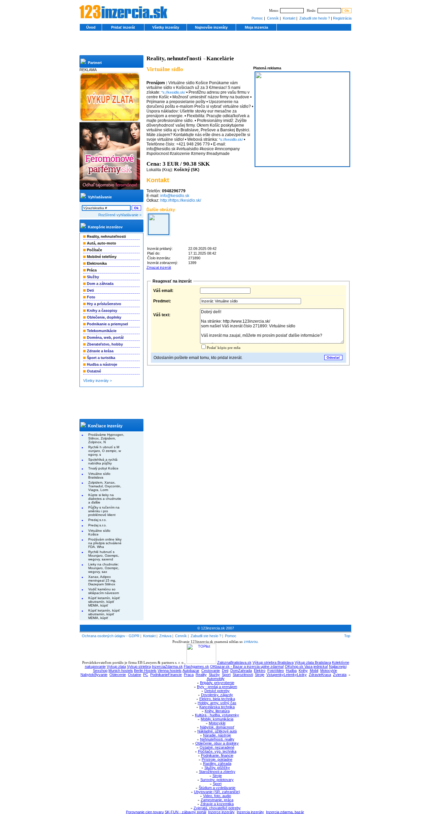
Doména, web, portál (105, 337)
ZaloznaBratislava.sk (234, 662)
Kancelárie (220, 58)
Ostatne (134, 675)
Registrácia (342, 18)
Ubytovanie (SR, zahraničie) (217, 792)
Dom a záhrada (100, 284)
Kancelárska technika (217, 707)
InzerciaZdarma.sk (167, 666)
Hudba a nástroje (102, 364)
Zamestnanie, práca (217, 800)
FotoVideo (275, 671)
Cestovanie (210, 671)
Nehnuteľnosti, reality (217, 739)
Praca (189, 675)
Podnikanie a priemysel (107, 324)
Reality (201, 675)
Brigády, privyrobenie (217, 683)
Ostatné (94, 371)
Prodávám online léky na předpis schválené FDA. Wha (105, 543)
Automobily (216, 679)
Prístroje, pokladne (217, 759)
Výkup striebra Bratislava (273, 662)
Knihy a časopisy (102, 310)
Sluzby (214, 675)
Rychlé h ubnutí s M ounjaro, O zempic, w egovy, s (104, 450)
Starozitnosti (243, 675)
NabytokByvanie (93, 675)
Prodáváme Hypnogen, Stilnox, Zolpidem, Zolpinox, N (106, 438)
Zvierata (339, 675)
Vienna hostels (169, 671)
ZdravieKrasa (320, 675)
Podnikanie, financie (217, 755)
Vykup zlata (116, 666)
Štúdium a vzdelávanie (217, 788)
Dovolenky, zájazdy (217, 695)
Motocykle (328, 671)
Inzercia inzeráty (250, 812)
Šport (217, 784)
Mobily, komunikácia (217, 719)
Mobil (314, 671)
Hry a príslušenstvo (104, 304)
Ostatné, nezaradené (217, 747)
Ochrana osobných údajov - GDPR (110, 636)
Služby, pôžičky (217, 768)
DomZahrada (241, 671)
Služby (93, 277)
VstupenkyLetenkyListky (286, 675)
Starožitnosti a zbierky (217, 772)
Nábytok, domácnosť (217, 727)
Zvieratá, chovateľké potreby (217, 808)
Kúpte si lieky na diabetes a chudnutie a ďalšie (104, 498)
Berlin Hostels (145, 671)
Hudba (291, 671)
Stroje (259, 675)
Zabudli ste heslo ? (314, 18)
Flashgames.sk (196, 666)
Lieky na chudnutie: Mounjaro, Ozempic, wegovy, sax (103, 568)
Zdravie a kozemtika (217, 804)
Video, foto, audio (217, 796)
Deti (90, 290)
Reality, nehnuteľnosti (173, 58)
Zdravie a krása (100, 351)
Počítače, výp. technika (217, 751)
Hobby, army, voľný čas (217, 703)
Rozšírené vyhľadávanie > (119, 215)
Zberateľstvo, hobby (105, 344)
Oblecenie (117, 675)
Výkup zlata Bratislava (313, 662)
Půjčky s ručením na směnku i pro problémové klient (104, 511)
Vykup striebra (139, 666)
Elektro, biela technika (217, 699)
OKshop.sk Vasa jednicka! (306, 666)
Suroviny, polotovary (217, 780)
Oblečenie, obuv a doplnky (217, 743)
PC (145, 675)
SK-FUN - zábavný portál (185, 812)
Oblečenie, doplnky (104, 317)
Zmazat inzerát (158, 267)
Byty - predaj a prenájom (217, 687)
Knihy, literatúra (217, 711)
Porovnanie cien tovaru (145, 812)
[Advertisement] (215, 45)
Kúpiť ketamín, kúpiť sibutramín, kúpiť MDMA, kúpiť (104, 601)
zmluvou (251, 642)
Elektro (259, 671)
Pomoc (257, 18)
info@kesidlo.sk (174, 195)
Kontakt (289, 18)
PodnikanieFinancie (166, 675)
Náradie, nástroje (217, 735)
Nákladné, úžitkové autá (217, 731)
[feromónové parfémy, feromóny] (109, 188)
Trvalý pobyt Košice (103, 468)
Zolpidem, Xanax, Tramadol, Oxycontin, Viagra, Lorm (104, 486)
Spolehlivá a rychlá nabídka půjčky (103, 461)
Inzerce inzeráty (221, 812)
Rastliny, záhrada (217, 763)
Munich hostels (120, 671)
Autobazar (191, 671)
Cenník (273, 18)
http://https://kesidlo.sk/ (180, 200)
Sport (226, 675)
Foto (91, 297)
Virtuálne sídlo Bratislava (99, 475)
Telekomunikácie (102, 331)
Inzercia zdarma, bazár (285, 812)
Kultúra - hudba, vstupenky (217, 715)
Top (347, 636)
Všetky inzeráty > (97, 381)
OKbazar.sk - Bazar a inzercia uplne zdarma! (247, 666)
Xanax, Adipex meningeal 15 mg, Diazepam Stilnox (102, 580)
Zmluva (165, 636)
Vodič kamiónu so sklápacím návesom (103, 591)
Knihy (303, 671)
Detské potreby (217, 691)
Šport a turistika (101, 358)
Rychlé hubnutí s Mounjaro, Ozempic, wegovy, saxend (103, 555)
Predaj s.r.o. (97, 520)
